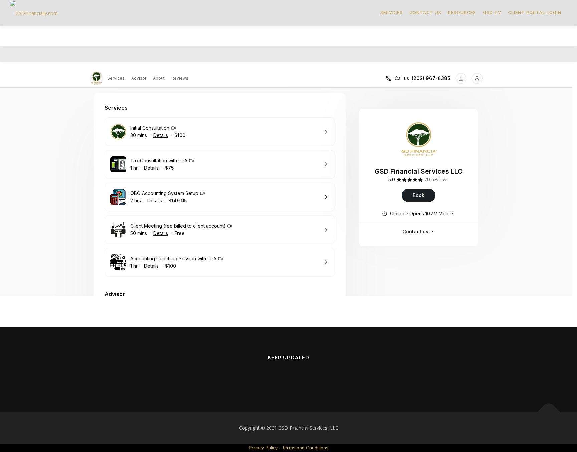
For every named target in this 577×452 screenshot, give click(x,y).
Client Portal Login (534, 12)
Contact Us (425, 12)
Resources (462, 12)
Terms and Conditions (305, 447)
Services (391, 12)
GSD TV (492, 12)
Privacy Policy (263, 447)
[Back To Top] (549, 412)
